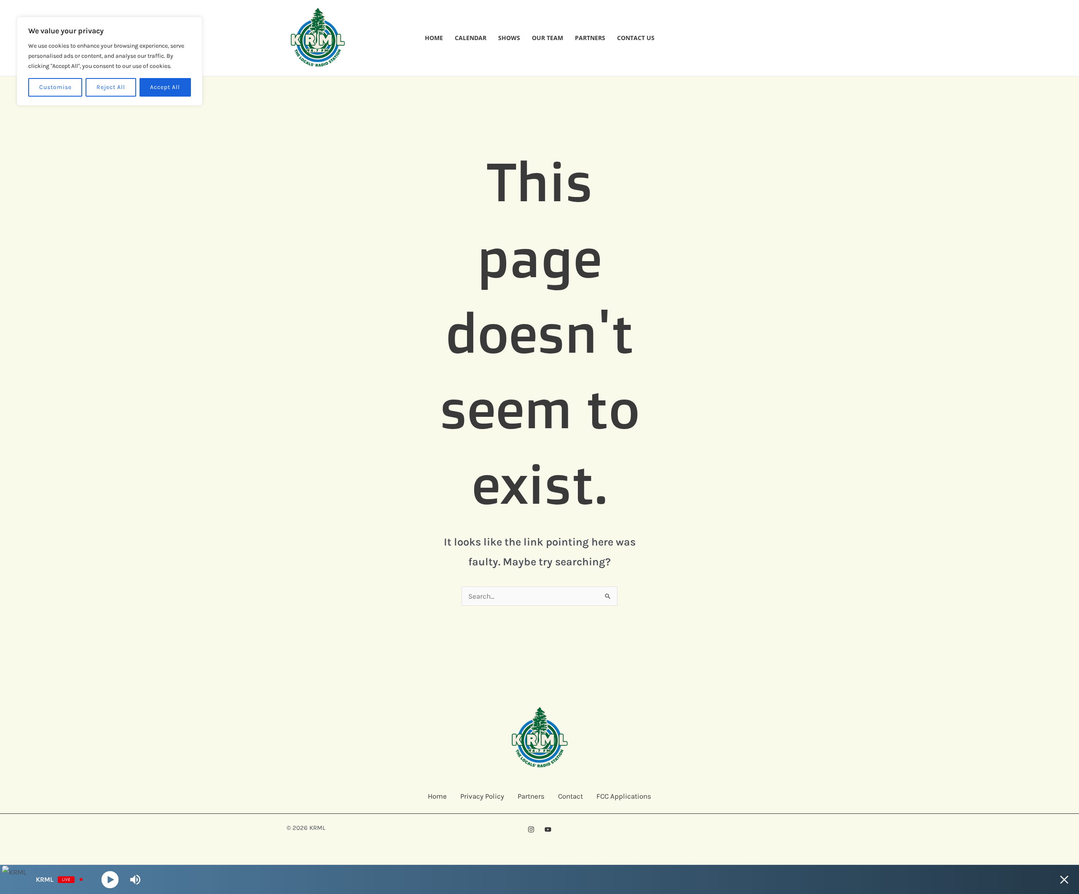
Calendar (470, 38)
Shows (509, 38)
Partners (590, 38)
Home (434, 38)
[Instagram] (531, 829)
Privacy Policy (482, 796)
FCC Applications (623, 796)
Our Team (547, 38)
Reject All (111, 87)
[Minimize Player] (1064, 879)
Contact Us (636, 38)
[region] (109, 61)
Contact (570, 796)
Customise (55, 87)
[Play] (110, 879)
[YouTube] (548, 829)
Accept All (165, 87)
